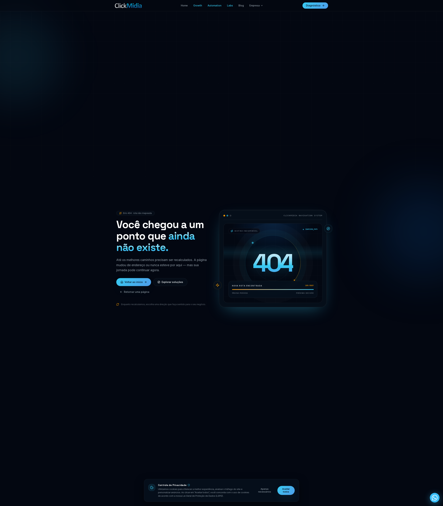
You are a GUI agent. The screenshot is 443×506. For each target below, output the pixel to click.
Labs (230, 5)
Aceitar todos (286, 490)
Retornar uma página (136, 291)
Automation (215, 5)
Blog (241, 5)
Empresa (254, 5)
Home (184, 5)
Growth (197, 5)
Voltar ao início (134, 282)
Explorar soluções (172, 282)
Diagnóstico (313, 5)
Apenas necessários (264, 490)
